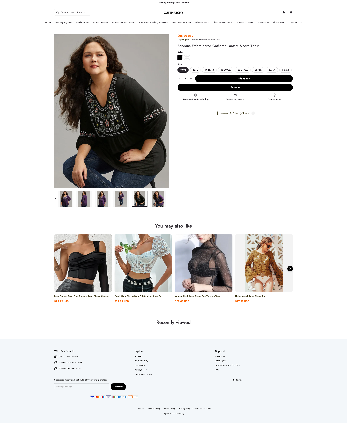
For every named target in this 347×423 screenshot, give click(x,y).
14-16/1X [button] (209, 69)
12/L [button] (195, 69)
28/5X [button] (272, 69)
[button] (180, 57)
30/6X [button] (285, 69)
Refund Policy (140, 365)
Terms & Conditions (143, 374)
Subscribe (118, 386)
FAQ (217, 370)
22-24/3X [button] (243, 69)
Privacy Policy (141, 370)
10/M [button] (183, 69)
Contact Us (220, 356)
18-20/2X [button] (226, 69)
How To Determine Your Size (227, 365)
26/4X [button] (258, 69)
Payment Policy (141, 361)
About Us (138, 356)
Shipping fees (184, 39)
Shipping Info (220, 361)
